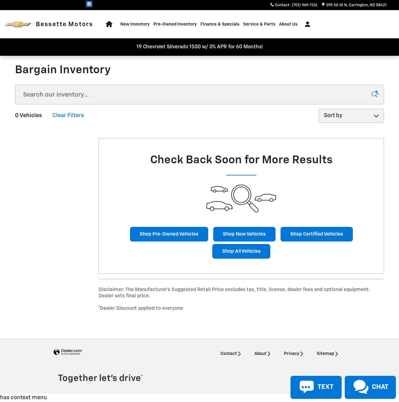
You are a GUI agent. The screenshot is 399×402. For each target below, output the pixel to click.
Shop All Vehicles (241, 251)
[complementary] (380, 383)
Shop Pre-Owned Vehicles (169, 234)
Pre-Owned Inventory (175, 24)
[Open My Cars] (306, 24)
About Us (288, 24)
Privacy (291, 354)
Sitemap (325, 354)
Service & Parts (259, 24)
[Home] (18, 24)
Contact (228, 354)
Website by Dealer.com (68, 352)
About (260, 354)
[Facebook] (89, 4)
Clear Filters (68, 115)
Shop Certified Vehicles (316, 234)
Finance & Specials (219, 24)
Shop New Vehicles (244, 234)
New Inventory (135, 24)
